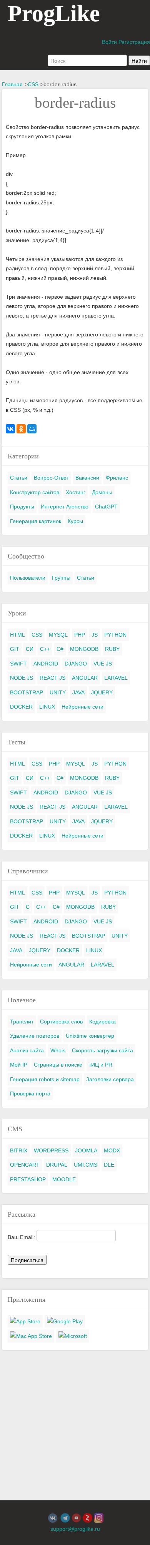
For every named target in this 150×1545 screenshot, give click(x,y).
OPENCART (25, 1165)
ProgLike (54, 13)
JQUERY (102, 692)
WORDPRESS (51, 1150)
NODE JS (21, 678)
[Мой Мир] (32, 428)
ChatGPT (106, 506)
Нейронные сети (82, 707)
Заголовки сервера (110, 1079)
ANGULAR (85, 678)
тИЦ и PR (100, 1065)
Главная (12, 84)
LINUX (47, 707)
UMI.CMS (85, 1165)
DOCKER (21, 707)
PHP (79, 635)
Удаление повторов (34, 1036)
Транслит (21, 1021)
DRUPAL (56, 1165)
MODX (112, 1150)
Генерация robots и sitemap (45, 1079)
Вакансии (87, 478)
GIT (14, 649)
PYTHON (115, 635)
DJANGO (76, 663)
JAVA (78, 692)
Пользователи (27, 578)
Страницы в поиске (58, 1065)
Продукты (22, 506)
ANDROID (45, 663)
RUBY (112, 649)
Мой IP (18, 1065)
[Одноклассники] (21, 428)
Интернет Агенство (64, 506)
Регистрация (134, 42)
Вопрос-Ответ (51, 478)
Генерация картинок (35, 521)
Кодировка (102, 1021)
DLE (109, 1165)
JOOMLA (86, 1150)
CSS (33, 84)
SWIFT (18, 663)
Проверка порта (30, 1093)
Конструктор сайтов (34, 492)
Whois (57, 1050)
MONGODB (84, 649)
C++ (45, 649)
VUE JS (102, 663)
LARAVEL (116, 678)
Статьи (18, 478)
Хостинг (75, 492)
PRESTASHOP (28, 1179)
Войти (109, 42)
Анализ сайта (27, 1050)
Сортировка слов (61, 1021)
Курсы (75, 521)
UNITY (58, 692)
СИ (29, 649)
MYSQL (58, 635)
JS (95, 635)
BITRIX (18, 1150)
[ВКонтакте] (10, 428)
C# (60, 649)
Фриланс (117, 478)
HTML (17, 635)
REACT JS (52, 678)
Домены (102, 492)
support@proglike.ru (75, 1529)
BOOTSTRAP (26, 692)
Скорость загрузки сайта (102, 1050)
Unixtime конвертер (90, 1036)
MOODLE (64, 1179)
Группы (61, 578)
